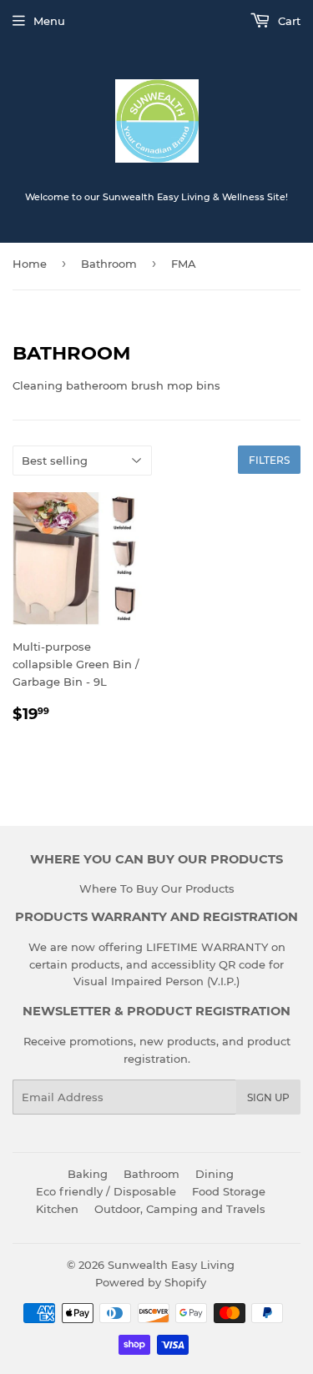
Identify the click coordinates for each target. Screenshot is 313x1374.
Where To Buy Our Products (157, 888)
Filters (269, 460)
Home (30, 263)
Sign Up (268, 1097)
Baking (88, 1173)
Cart (287, 21)
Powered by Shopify (150, 1282)
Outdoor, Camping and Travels (179, 1208)
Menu (49, 21)
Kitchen (57, 1208)
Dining (214, 1173)
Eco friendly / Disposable (106, 1191)
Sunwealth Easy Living (171, 1264)
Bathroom (109, 263)
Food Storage (228, 1191)
